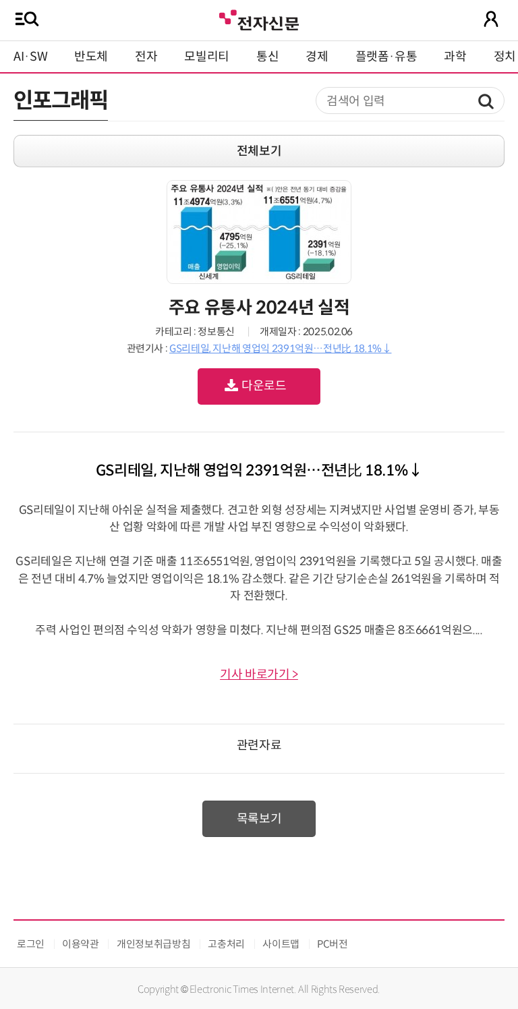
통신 (267, 56)
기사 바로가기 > (259, 674)
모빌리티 (206, 56)
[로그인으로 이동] (491, 18)
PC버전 (332, 944)
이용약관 (80, 944)
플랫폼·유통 (386, 56)
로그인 (31, 944)
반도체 (91, 56)
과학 (455, 56)
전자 (146, 56)
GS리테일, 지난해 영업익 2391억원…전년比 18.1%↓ (280, 348)
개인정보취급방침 (153, 944)
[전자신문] (259, 18)
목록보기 (259, 818)
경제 (317, 56)
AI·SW (30, 56)
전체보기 (259, 151)
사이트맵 (280, 944)
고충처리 (226, 944)
